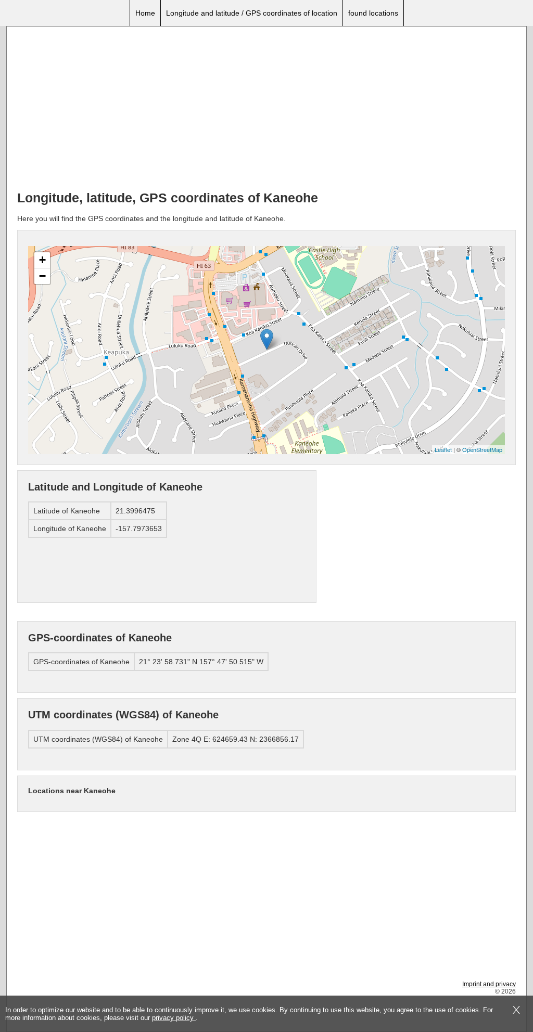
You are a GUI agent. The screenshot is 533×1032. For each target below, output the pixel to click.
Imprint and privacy (489, 984)
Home (145, 13)
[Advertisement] (266, 110)
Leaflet (443, 449)
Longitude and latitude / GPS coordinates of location (251, 13)
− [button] (42, 275)
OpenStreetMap (482, 449)
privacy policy (174, 1018)
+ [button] (42, 259)
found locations (373, 13)
